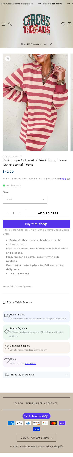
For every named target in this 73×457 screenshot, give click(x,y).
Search (18, 403)
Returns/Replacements (41, 403)
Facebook (30, 363)
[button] (4, 24)
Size (5, 192)
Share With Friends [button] (20, 302)
